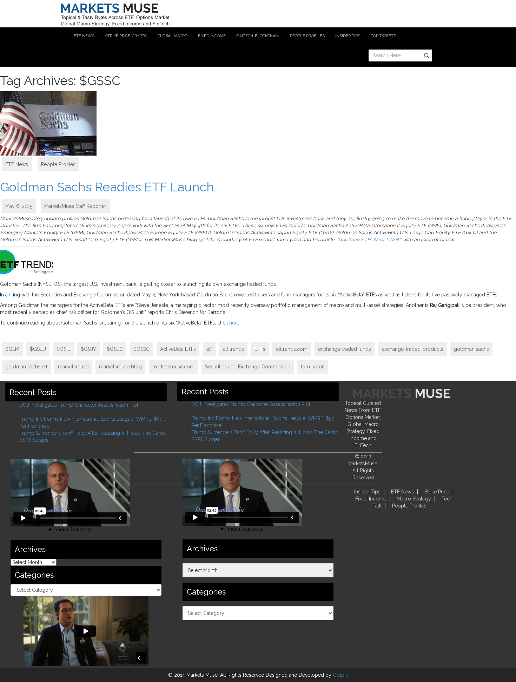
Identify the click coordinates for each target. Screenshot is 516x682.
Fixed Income (370, 498)
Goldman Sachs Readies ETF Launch (107, 186)
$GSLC (115, 349)
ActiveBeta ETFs (178, 349)
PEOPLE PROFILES (307, 36)
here (234, 323)
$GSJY (88, 349)
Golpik (340, 675)
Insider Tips (367, 491)
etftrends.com (291, 349)
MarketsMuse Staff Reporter (75, 206)
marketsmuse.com (173, 366)
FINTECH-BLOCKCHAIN (257, 36)
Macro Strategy (414, 498)
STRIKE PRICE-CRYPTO (126, 36)
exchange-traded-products (412, 349)
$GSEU (38, 349)
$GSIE (63, 349)
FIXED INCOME (212, 36)
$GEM (12, 349)
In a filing (10, 294)
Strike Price (436, 491)
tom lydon (313, 366)
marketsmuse (73, 366)
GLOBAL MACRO (172, 36)
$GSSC (141, 349)
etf (209, 349)
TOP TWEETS (383, 36)
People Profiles (58, 164)
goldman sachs (471, 349)
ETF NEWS (84, 36)
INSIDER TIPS (347, 36)
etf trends (233, 349)
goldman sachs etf (26, 366)
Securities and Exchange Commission (247, 366)
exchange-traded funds (344, 349)
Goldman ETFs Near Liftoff (368, 239)
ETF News (16, 164)
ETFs (259, 349)
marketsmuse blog (120, 366)
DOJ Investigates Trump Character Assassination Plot (78, 405)
